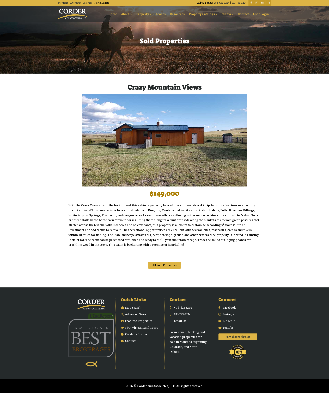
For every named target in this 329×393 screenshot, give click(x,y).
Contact (243, 14)
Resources (177, 14)
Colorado (88, 2)
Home (112, 14)
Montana (63, 2)
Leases (161, 14)
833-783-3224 (239, 2)
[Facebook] (251, 3)
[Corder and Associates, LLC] (72, 14)
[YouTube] (268, 3)
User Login (261, 14)
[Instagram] (257, 3)
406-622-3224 (222, 2)
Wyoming (75, 2)
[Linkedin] (262, 3)
